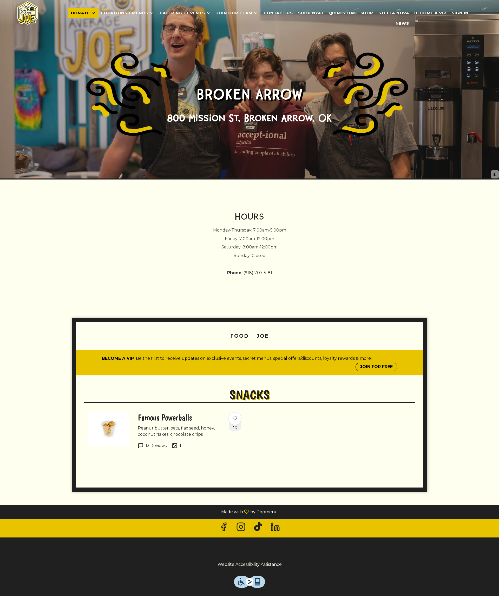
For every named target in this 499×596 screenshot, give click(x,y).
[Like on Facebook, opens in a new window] (223, 528)
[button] (83, 13)
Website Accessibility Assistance (250, 564)
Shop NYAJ (310, 12)
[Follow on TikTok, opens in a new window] (258, 528)
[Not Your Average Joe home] (27, 13)
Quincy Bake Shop (351, 12)
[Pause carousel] (495, 174)
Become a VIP (430, 12)
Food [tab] (239, 336)
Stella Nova (393, 12)
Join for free (376, 366)
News (402, 23)
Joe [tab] (263, 336)
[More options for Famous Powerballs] (235, 418)
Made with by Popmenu (141, 511)
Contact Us (278, 12)
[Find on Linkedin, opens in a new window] (275, 528)
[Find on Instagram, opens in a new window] (241, 528)
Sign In (460, 12)
